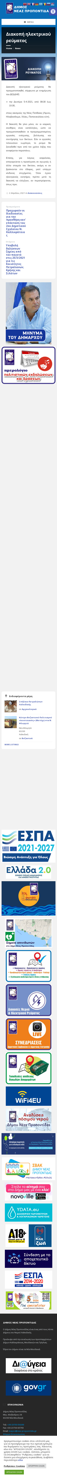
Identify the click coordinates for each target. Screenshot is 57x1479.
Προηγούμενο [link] (13, 206)
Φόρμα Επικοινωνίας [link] (14, 1434)
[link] (53, 11)
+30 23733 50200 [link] (15, 1424)
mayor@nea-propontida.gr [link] (23, 1431)
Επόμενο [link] (10, 241)
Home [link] (9, 48)
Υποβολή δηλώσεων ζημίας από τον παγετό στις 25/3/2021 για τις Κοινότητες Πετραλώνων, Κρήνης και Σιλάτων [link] (15, 259)
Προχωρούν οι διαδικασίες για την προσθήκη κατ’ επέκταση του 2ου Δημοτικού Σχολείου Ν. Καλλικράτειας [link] (16, 223)
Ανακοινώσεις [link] (35, 193)
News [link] (18, 48)
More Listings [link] (12, 744)
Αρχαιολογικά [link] (29, 709)
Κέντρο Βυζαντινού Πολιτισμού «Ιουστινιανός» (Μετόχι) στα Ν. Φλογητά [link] (35, 720)
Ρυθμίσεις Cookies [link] (14, 1466)
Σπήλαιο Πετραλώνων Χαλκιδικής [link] (30, 703)
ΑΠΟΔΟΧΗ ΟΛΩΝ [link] (14, 1472)
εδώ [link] (20, 1459)
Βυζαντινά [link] (27, 738)
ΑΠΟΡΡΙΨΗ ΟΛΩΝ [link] (36, 1465)
